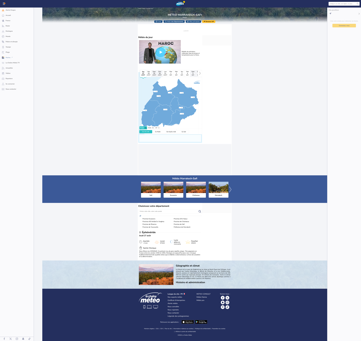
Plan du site (168, 329)
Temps (142, 128)
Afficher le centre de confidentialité (185, 331)
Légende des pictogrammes (178, 316)
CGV (161, 329)
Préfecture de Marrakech (182, 227)
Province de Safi (179, 224)
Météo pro (200, 300)
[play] (160, 52)
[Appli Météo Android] (201, 322)
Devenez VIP (210, 21)
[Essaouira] (142, 110)
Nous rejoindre (173, 310)
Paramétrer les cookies (218, 328)
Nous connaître (173, 306)
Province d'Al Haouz (180, 219)
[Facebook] (223, 298)
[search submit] (358, 4)
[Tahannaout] (179, 113)
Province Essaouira (149, 219)
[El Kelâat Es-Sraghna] (190, 97)
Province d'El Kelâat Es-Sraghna (153, 221)
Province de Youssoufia (150, 227)
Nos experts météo (175, 297)
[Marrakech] (178, 107)
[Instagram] (227, 302)
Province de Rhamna (149, 224)
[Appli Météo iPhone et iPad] (188, 322)
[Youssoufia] (167, 92)
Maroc (143, 8)
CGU (157, 329)
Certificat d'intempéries (176, 300)
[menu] (4, 3)
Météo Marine (201, 297)
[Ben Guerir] (179, 92)
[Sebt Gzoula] (156, 95)
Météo (139, 8)
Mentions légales (149, 329)
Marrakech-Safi (149, 8)
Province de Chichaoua (181, 221)
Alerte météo (173, 303)
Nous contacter (173, 313)
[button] (153, 91)
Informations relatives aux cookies (183, 329)
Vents (149, 128)
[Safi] (153, 91)
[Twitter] (227, 298)
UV (156, 128)
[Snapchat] (223, 302)
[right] (200, 73)
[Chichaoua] (163, 109)
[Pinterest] (223, 307)
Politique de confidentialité (202, 329)
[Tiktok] (227, 307)
